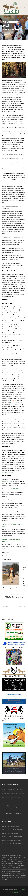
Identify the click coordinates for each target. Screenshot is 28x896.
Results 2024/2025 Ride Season (10, 833)
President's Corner (17, 35)
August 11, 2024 (7, 836)
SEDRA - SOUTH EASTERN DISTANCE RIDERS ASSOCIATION (15, 891)
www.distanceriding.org (8, 481)
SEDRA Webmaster (9, 33)
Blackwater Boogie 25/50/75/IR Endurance (13, 489)
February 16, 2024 (8, 843)
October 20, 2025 (7, 829)
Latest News (8, 35)
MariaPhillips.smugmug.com (15, 162)
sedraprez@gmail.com (7, 472)
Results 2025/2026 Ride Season (10, 826)
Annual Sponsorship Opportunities (11, 840)
